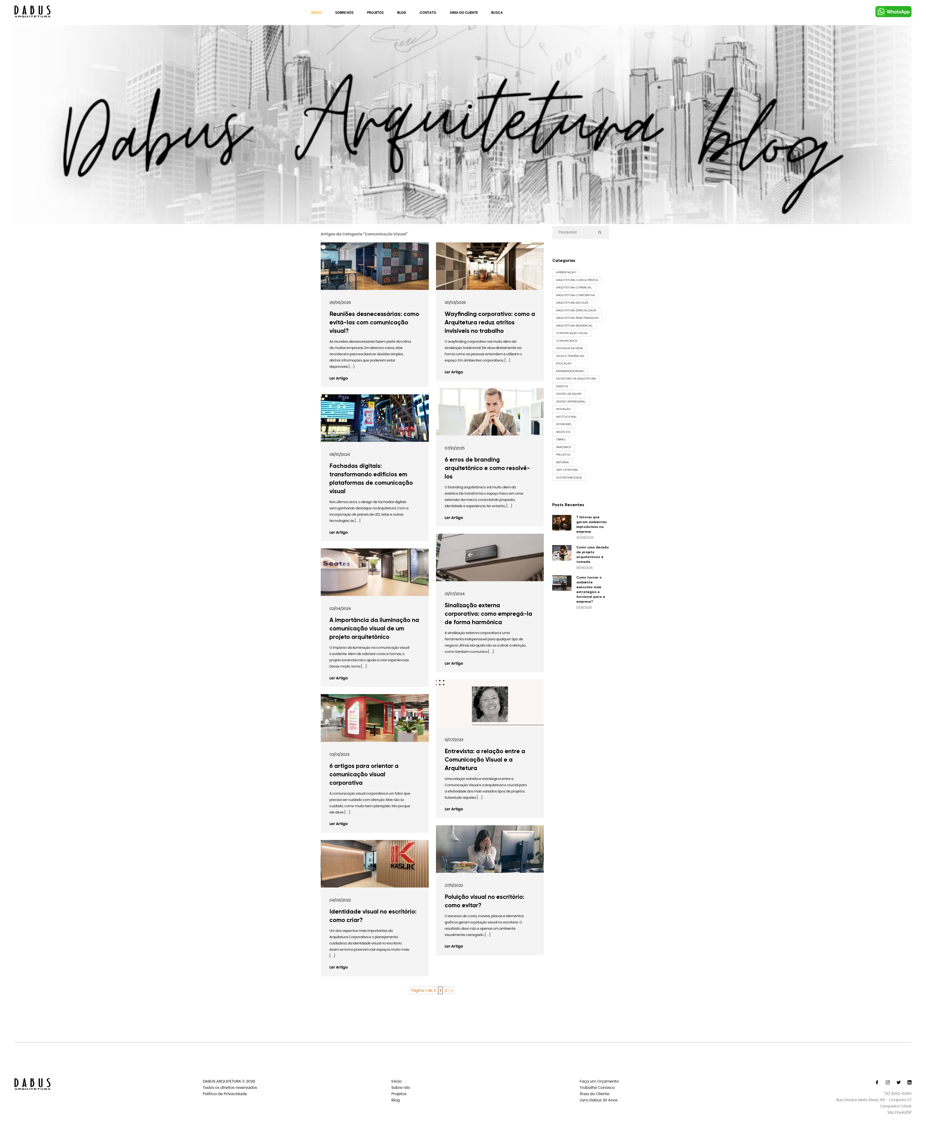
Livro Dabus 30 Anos (599, 1100)
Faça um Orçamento (599, 1081)
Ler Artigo (338, 378)
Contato (428, 12)
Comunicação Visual (572, 333)
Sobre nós (344, 12)
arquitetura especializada (576, 310)
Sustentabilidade (569, 477)
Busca (497, 12)
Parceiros (563, 447)
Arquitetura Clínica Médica (577, 280)
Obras (560, 439)
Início (316, 12)
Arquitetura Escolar (572, 302)
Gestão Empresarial (571, 401)
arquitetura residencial (574, 325)
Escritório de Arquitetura (576, 378)
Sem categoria (567, 469)
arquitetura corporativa (575, 295)
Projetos (375, 12)
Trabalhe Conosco (597, 1087)
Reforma (562, 462)
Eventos (562, 386)
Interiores (563, 424)
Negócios (563, 432)
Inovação (563, 409)
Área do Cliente (464, 12)
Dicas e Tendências (570, 356)
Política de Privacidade (225, 1094)
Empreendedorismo (570, 371)
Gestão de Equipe (568, 394)
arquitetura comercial (574, 287)
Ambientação (566, 272)
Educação (564, 363)
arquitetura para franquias (577, 318)
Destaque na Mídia (569, 348)
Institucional (566, 416)
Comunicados (566, 340)
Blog (401, 12)
